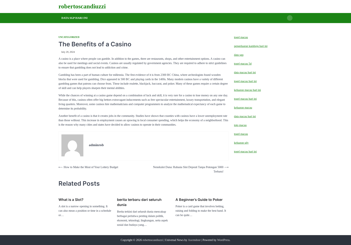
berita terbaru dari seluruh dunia (139, 202)
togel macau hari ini (245, 151)
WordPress (223, 240)
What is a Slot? (70, 200)
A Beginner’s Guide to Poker (199, 200)
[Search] (289, 18)
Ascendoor (194, 240)
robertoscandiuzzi (82, 6)
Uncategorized (68, 37)
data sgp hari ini (74, 17)
